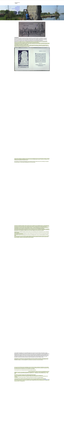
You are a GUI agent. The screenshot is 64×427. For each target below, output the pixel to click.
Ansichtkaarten (16, 14)
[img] (32, 12)
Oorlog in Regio (17, 13)
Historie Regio (17, 9)
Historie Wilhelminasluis (15, 8)
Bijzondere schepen (16, 12)
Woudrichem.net (46, 379)
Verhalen (17, 10)
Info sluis (18, 6)
